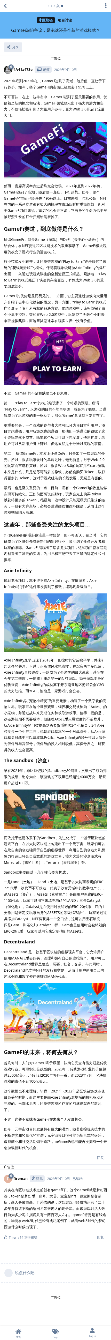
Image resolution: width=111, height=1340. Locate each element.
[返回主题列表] (5, 6)
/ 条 (54, 5)
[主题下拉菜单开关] (106, 6)
